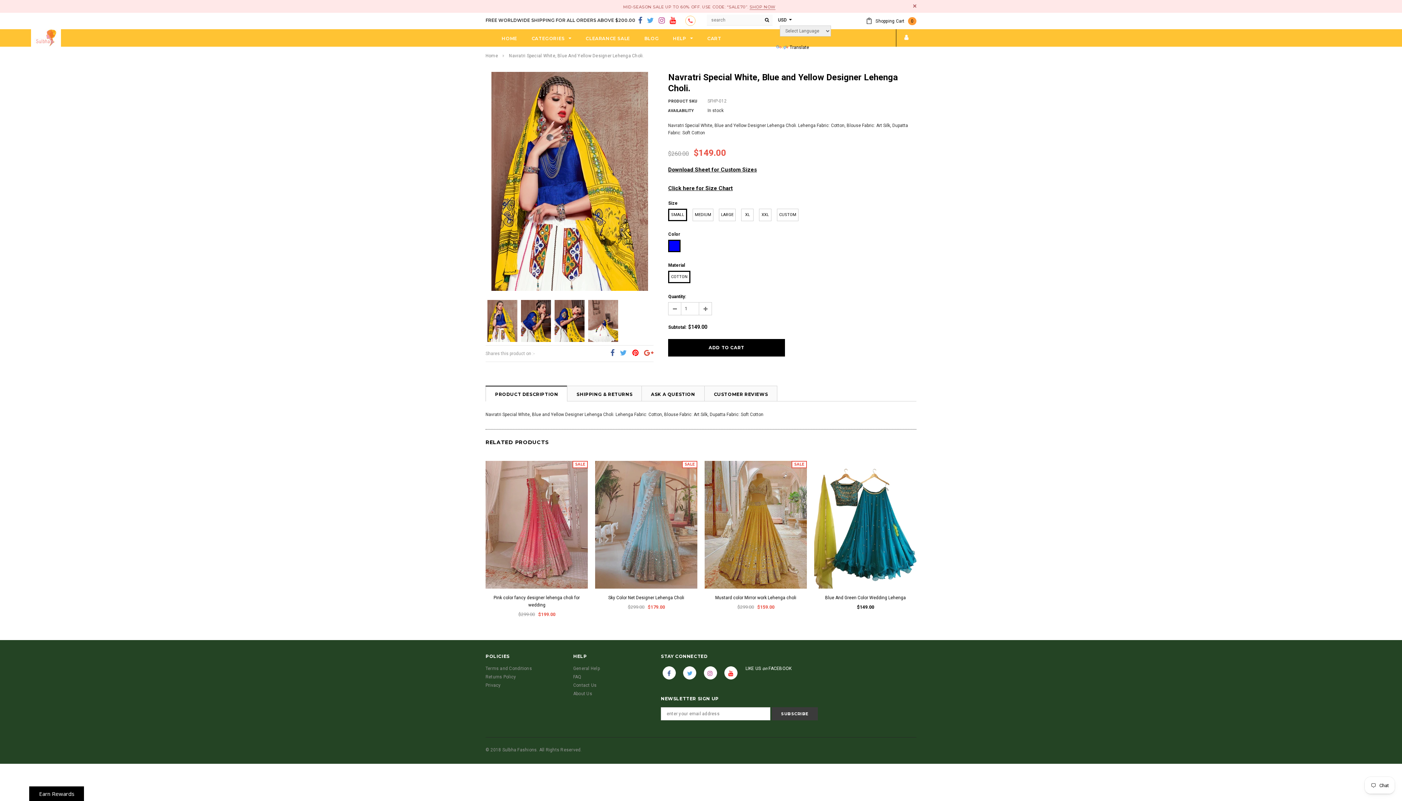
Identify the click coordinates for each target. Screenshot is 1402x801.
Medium (703, 214)
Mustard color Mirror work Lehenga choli (755, 597)
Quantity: (677, 296)
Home (492, 55)
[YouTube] (673, 20)
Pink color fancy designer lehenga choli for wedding (537, 601)
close (914, 6)
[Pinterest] (635, 353)
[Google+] (649, 353)
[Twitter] (650, 20)
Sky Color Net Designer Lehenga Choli (646, 597)
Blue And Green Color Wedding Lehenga (865, 597)
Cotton (679, 276)
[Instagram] (662, 20)
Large (727, 214)
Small (677, 214)
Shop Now (762, 6)
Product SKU (682, 101)
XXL (765, 214)
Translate (799, 47)
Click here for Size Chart (700, 188)
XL (747, 214)
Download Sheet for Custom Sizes (712, 169)
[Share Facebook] (612, 353)
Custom (787, 214)
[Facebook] (640, 20)
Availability (681, 110)
